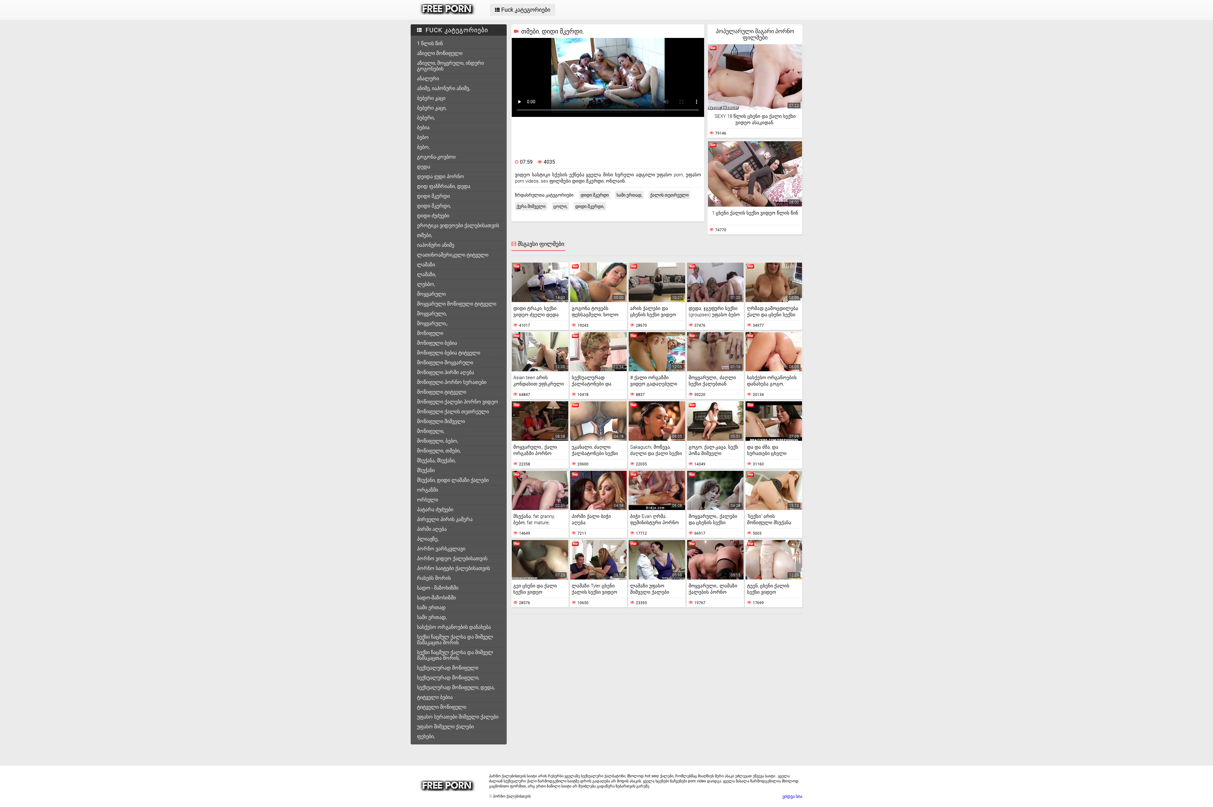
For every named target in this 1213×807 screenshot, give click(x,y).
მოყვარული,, (432, 323)
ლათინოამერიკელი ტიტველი (452, 255)
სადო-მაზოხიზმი (436, 598)
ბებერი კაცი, (431, 108)
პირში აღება (432, 529)
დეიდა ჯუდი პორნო (440, 176)
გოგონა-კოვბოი (436, 157)
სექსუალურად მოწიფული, (448, 678)
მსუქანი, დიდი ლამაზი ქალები (453, 480)
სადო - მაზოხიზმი (437, 588)
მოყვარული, (432, 314)
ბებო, (423, 147)
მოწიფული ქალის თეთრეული (453, 412)
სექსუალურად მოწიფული (447, 668)
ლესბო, (426, 284)
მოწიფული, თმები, (439, 451)
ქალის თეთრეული (669, 194)
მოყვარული (431, 294)
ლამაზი (426, 265)
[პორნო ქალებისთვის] (447, 12)
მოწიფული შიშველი (441, 421)
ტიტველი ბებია (435, 697)
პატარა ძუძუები (435, 510)
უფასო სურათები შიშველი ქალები (457, 717)
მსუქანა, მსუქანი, (436, 461)
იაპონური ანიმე (435, 245)
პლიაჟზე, (427, 539)
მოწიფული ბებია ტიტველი (448, 353)
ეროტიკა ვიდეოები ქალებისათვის (458, 225)
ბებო (423, 137)
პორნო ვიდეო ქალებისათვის (452, 558)
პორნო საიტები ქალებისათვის (453, 568)
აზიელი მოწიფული (439, 53)
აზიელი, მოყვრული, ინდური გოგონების (450, 66)
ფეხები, (426, 736)
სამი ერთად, (432, 617)
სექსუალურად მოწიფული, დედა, (456, 687)
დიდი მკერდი (433, 196)
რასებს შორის (434, 578)
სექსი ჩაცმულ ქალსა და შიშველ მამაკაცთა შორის (455, 640)
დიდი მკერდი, (434, 206)
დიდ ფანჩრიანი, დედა (443, 186)
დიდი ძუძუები (433, 216)
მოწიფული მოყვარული (445, 363)
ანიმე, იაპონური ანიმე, (443, 88)
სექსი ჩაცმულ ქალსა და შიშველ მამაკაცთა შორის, (455, 655)
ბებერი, (426, 118)
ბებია (423, 127)
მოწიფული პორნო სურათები (451, 382)
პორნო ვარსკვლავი (441, 549)
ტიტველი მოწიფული (441, 707)
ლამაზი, (426, 274)
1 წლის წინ (430, 43)
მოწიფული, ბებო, (437, 441)
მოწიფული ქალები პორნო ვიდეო (457, 402)
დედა (423, 167)
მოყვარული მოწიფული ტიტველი (456, 304)
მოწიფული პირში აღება (445, 372)
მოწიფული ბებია (437, 343)
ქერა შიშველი (531, 206)
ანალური (428, 79)
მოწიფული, (430, 431)
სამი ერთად (431, 607)
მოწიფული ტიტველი (441, 392)
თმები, (424, 235)
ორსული (427, 500)
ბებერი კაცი (431, 98)
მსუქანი (426, 470)
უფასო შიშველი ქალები (445, 727)
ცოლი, (560, 206)
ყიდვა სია (792, 796)
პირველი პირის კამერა (445, 519)
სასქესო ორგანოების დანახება (454, 627)
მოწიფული (430, 333)
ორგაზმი (427, 490)
